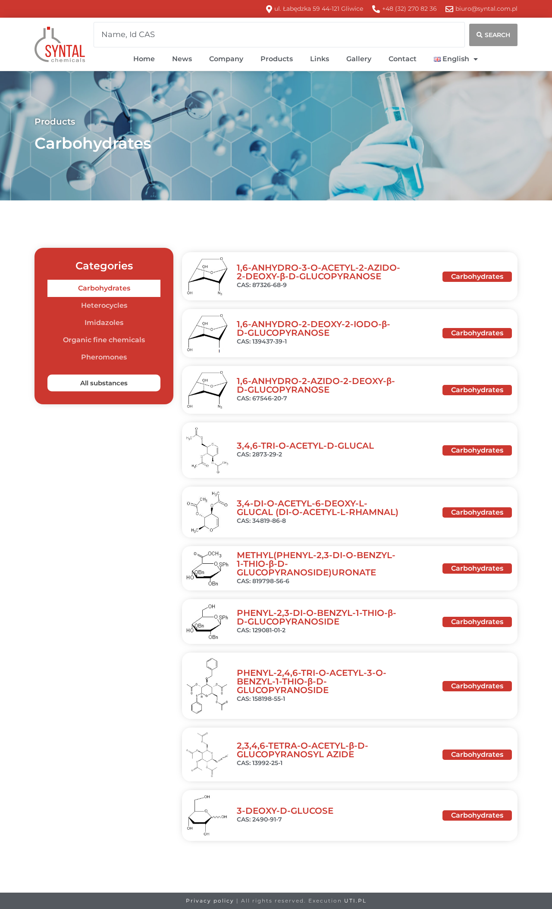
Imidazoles (104, 323)
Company (226, 59)
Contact (403, 59)
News (182, 59)
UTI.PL (355, 900)
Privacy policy (210, 900)
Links (319, 59)
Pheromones (104, 357)
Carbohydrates (104, 288)
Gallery (358, 59)
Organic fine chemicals (104, 340)
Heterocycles (104, 305)
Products (276, 59)
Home (144, 59)
